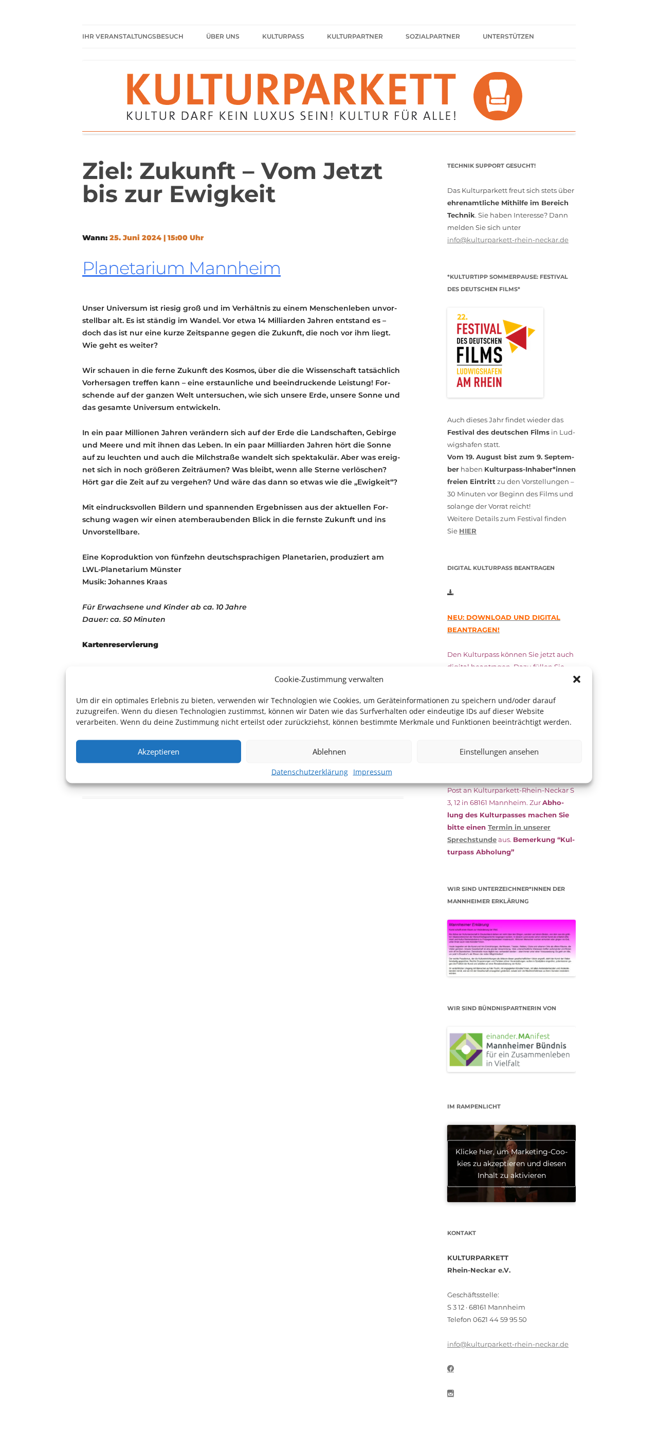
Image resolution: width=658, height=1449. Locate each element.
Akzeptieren (158, 751)
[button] (577, 679)
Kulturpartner (355, 36)
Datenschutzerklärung (309, 771)
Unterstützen (508, 36)
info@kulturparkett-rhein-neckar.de (508, 240)
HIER (468, 531)
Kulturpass (283, 36)
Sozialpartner (433, 36)
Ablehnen (329, 751)
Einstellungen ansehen (499, 751)
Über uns (223, 36)
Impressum (372, 771)
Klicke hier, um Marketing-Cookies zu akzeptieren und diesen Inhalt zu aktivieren (511, 1163)
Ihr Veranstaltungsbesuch (133, 36)
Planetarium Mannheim (181, 268)
